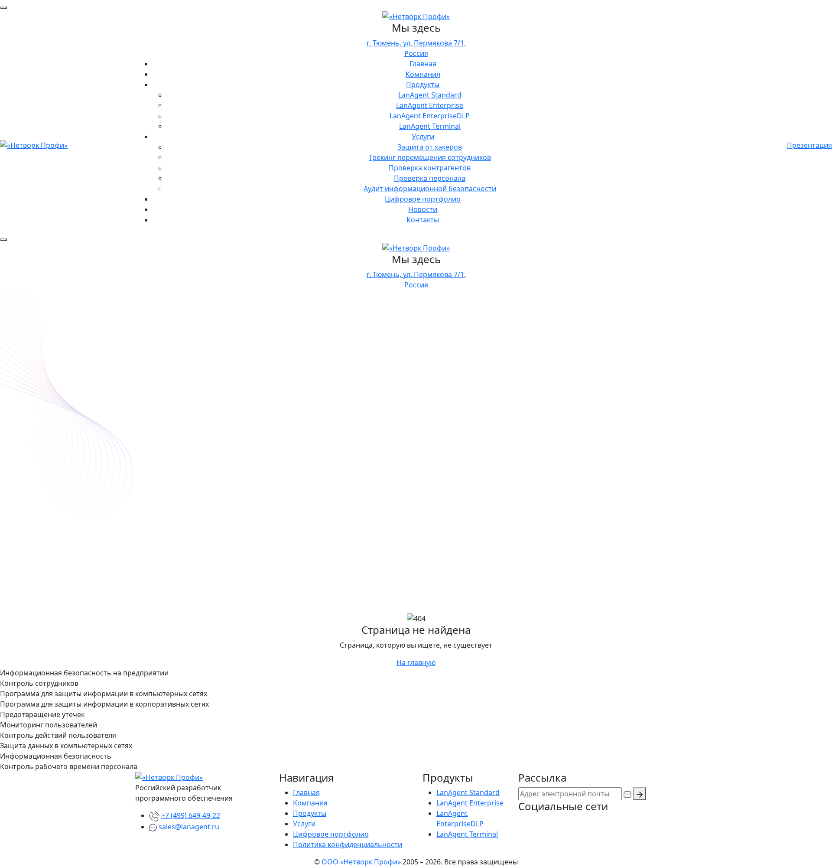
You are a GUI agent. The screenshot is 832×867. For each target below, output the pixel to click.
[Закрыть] (3, 8)
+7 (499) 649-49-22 (190, 815)
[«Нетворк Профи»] (416, 15)
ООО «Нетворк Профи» (361, 862)
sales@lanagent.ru (189, 826)
